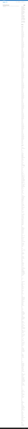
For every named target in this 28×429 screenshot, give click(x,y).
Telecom (22, 382)
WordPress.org (22, 425)
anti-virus (22, 163)
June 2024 (22, 49)
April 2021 (22, 81)
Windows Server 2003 (23, 417)
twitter (22, 388)
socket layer (22, 370)
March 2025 (22, 41)
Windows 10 (22, 412)
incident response (22, 267)
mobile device (22, 311)
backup (22, 168)
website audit (22, 405)
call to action (22, 190)
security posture (22, 357)
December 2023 (22, 54)
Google (22, 255)
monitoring (22, 316)
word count (22, 418)
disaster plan (22, 240)
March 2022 (22, 72)
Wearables (22, 401)
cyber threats (22, 221)
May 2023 (22, 60)
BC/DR (22, 169)
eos (21, 247)
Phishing (22, 339)
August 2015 (22, 139)
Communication (22, 204)
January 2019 (22, 104)
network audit (22, 324)
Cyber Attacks (22, 216)
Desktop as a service (23, 235)
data (21, 226)
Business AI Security (23, 179)
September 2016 (22, 128)
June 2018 (22, 110)
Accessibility (22, 147)
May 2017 (22, 121)
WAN (21, 400)
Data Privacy (22, 230)
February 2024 (22, 52)
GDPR (21, 251)
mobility (22, 315)
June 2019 (22, 100)
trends (21, 387)
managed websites (22, 301)
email (21, 242)
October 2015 (22, 137)
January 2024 (22, 53)
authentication (22, 167)
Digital (22, 236)
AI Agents (22, 152)
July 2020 (22, 89)
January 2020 (22, 94)
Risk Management (22, 351)
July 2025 (22, 38)
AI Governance (22, 153)
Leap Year (22, 291)
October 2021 (22, 76)
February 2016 (22, 134)
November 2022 (22, 65)
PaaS (21, 333)
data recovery (22, 231)
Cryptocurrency (22, 211)
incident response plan (23, 268)
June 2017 (22, 120)
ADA (21, 149)
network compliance (23, 325)
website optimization (23, 407)
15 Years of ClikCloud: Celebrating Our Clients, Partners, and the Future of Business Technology (23, 9)
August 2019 (22, 98)
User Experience (22, 396)
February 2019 (22, 103)
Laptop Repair (22, 290)
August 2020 (22, 88)
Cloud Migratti (22, 198)
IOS (21, 276)
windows (22, 411)
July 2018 (22, 109)
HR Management (22, 263)
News (21, 329)
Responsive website (23, 350)
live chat (22, 295)
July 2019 (22, 99)
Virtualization (22, 397)
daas (21, 225)
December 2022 (22, 64)
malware (22, 296)
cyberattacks (22, 222)
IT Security (22, 282)
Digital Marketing (22, 237)
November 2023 (22, 55)
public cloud (22, 344)
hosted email (22, 262)
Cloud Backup (22, 195)
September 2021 (22, 77)
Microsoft (22, 309)
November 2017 (22, 116)
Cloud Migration (22, 197)
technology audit (22, 378)
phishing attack (22, 340)
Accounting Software (23, 148)
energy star (22, 246)
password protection (23, 334)
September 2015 (22, 138)
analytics (22, 161)
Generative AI (22, 252)
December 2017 (22, 115)
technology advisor (23, 377)
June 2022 (22, 69)
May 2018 (22, 111)
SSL (21, 372)
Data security (22, 232)
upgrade (22, 395)
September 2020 (22, 87)
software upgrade (22, 371)
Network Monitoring (23, 328)
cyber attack (22, 215)
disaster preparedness (23, 241)
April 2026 (22, 30)
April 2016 (22, 132)
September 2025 (22, 36)
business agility (22, 178)
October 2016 (22, 127)
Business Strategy (22, 185)
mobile (22, 310)
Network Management (23, 327)
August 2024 (22, 47)
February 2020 (22, 93)
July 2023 (22, 58)
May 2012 (22, 143)
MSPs (21, 320)
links (21, 294)
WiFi (21, 410)
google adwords (22, 256)
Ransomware (22, 345)
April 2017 (22, 122)
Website (22, 404)
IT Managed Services (23, 281)
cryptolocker (22, 212)
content (22, 206)
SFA (21, 360)
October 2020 (22, 86)
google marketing (22, 258)
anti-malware (22, 162)
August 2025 (22, 37)
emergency (22, 245)
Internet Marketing (23, 272)
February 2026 (22, 32)
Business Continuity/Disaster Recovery (23, 182)
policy (21, 341)
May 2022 (22, 70)
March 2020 (22, 92)
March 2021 (22, 82)
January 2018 (22, 114)
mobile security (22, 314)
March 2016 (22, 133)
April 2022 (22, 71)
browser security (22, 177)
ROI (21, 352)
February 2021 (22, 83)
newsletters (22, 330)
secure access (22, 356)
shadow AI (22, 361)
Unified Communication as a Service (23, 392)
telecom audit (22, 383)
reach (21, 346)
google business (22, 257)
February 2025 (22, 42)
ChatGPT (22, 192)
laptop (21, 289)
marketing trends (22, 305)
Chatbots (22, 191)
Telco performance (23, 381)
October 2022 (22, 66)
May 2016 (22, 131)
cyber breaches (22, 217)
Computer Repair (22, 205)
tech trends (22, 376)
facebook (22, 248)
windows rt (22, 416)
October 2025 (22, 35)
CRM (21, 210)
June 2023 (22, 59)
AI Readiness (22, 154)
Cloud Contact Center (23, 196)
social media (22, 366)
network (22, 323)
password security (22, 335)
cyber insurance (22, 218)
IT (21, 280)
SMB (21, 362)
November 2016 (22, 126)
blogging (22, 172)
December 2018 (22, 105)
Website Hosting (22, 406)
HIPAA (22, 261)
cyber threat (22, 220)
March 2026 (22, 31)
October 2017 (22, 117)
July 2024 (22, 48)
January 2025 (22, 43)
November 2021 (22, 75)
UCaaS (21, 389)
